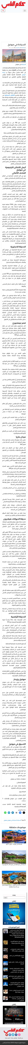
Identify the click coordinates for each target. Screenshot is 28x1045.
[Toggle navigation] (25, 10)
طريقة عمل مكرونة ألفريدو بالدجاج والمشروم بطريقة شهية (17, 943)
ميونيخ (5, 820)
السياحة (23, 64)
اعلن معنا (7, 1038)
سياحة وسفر (17, 47)
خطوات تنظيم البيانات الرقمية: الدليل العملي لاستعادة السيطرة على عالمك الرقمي (16, 970)
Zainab (23, 47)
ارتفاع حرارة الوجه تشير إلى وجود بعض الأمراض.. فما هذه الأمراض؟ (16, 998)
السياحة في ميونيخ (12, 820)
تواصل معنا (14, 1038)
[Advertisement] (14, 27)
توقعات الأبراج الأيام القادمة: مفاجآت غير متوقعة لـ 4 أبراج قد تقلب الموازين (16, 984)
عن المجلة (20, 1038)
